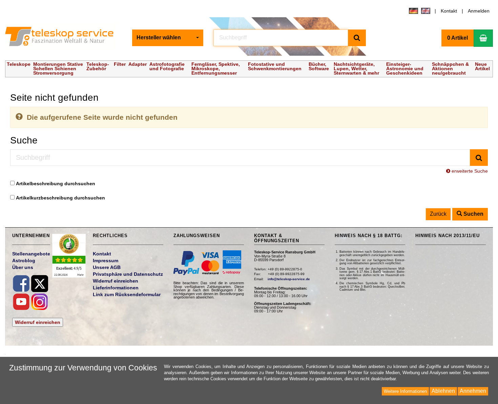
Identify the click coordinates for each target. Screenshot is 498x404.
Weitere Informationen (405, 391)
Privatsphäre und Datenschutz (128, 274)
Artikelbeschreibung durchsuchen (55, 183)
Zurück (438, 214)
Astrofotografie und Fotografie (167, 66)
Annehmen (473, 391)
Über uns (22, 267)
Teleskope (18, 64)
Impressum (105, 260)
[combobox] (167, 38)
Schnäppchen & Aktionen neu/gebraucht (450, 68)
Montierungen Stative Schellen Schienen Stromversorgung (58, 68)
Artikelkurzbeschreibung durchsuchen (60, 197)
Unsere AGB (107, 267)
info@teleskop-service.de (289, 279)
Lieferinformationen (116, 287)
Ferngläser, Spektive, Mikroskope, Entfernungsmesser (215, 68)
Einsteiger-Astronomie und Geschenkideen (404, 68)
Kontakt (449, 11)
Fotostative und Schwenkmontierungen (275, 66)
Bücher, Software (319, 66)
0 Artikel (457, 38)
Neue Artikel (482, 66)
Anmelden (479, 11)
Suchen (472, 214)
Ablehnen (443, 391)
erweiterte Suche (469, 171)
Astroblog (23, 260)
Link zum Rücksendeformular (127, 294)
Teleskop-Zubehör (97, 66)
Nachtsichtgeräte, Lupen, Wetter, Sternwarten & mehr (356, 68)
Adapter (137, 64)
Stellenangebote (31, 253)
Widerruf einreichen (37, 322)
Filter (120, 64)
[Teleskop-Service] (63, 38)
